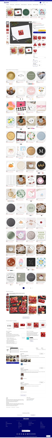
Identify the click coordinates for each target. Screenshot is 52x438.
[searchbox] (25, 2)
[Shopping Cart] (47, 2)
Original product (25, 364)
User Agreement (27, 436)
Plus (9, 0)
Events (8, 0)
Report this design (43, 337)
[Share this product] (29, 22)
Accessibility (36, 436)
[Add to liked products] (31, 22)
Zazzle (5, 0)
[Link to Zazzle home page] (6, 2)
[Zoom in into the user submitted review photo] (7, 356)
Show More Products (26, 317)
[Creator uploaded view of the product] (21, 33)
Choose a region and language (25, 429)
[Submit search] (40, 2)
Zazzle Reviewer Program (23, 356)
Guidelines (33, 436)
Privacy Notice (30, 436)
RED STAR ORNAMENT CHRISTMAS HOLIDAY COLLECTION (17, 293)
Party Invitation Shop (41, 25)
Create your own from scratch (23, 337)
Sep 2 (34, 28)
